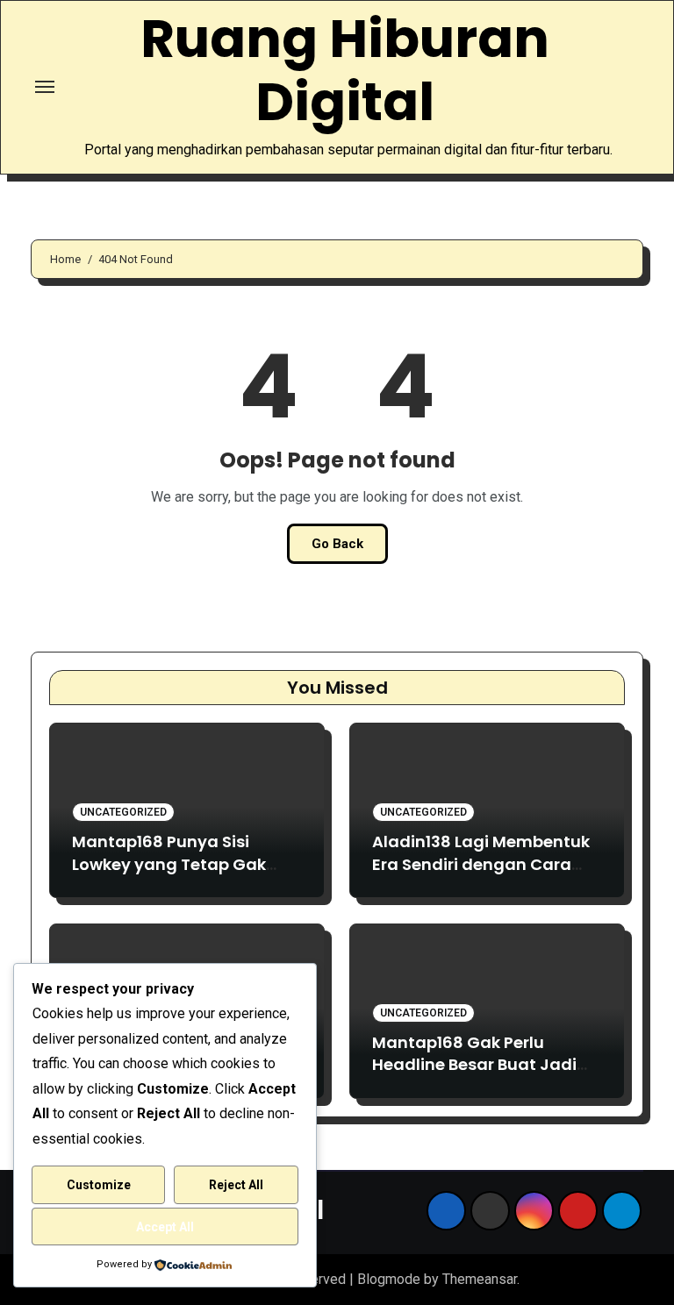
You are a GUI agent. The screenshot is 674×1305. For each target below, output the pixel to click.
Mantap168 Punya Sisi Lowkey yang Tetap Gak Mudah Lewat (169, 863)
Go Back (337, 544)
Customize (99, 1185)
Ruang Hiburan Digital (344, 70)
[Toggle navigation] (45, 86)
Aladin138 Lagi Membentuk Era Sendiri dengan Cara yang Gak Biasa (481, 863)
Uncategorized (123, 812)
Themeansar (479, 1279)
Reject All (236, 1185)
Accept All (165, 1227)
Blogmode (388, 1279)
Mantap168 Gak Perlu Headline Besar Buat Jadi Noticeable (474, 1064)
